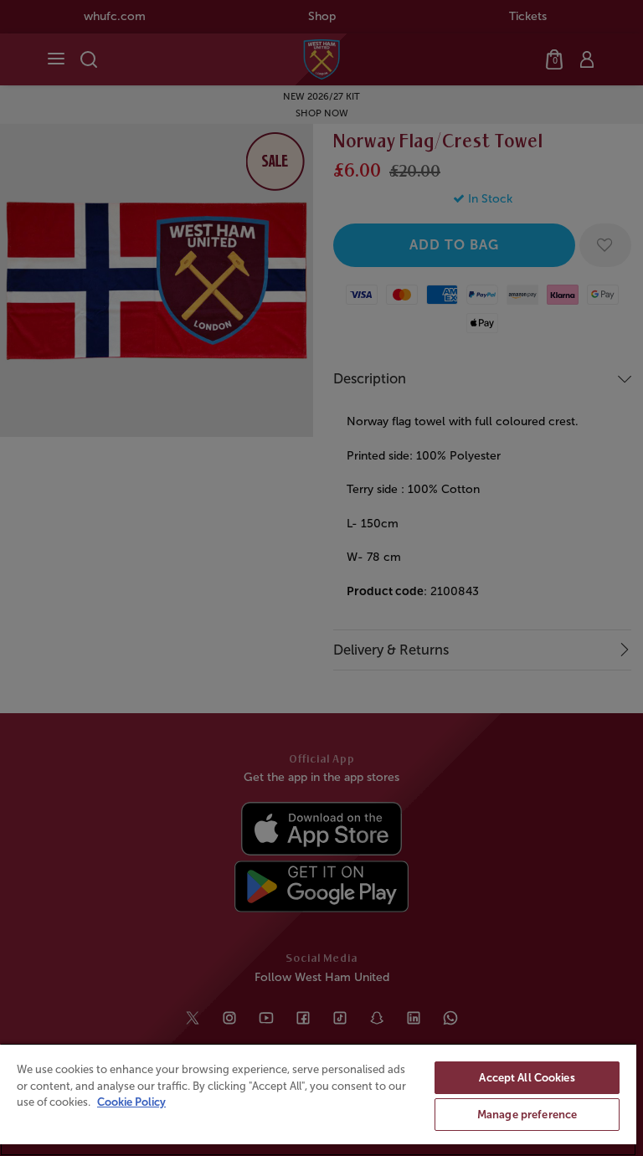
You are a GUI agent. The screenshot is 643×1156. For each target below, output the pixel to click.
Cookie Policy (131, 1102)
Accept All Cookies (526, 1077)
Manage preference (527, 1114)
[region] (318, 1099)
